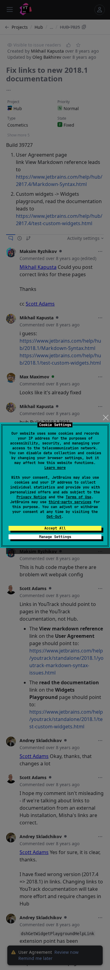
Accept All (55, 528)
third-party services (70, 502)
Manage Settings (55, 536)
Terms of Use (78, 497)
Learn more (55, 467)
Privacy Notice (31, 497)
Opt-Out (53, 516)
